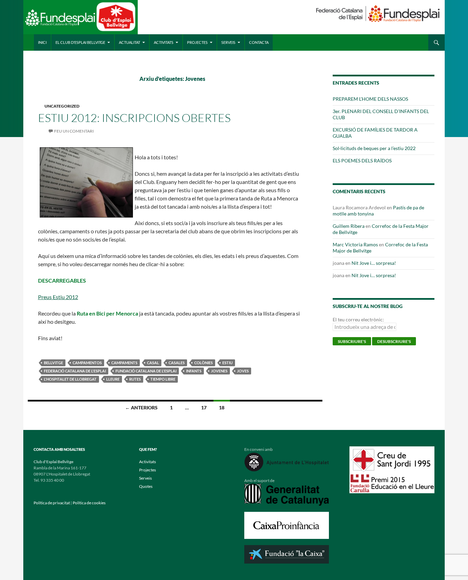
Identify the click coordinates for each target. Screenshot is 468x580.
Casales (177, 362)
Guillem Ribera (349, 226)
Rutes (135, 379)
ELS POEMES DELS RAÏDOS (362, 160)
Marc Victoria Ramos (355, 244)
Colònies (203, 362)
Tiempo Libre (162, 379)
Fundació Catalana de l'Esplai (145, 371)
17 (204, 407)
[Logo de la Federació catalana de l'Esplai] (378, 13)
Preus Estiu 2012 (58, 297)
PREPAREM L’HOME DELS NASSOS (370, 99)
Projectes (197, 42)
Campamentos (87, 362)
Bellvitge (53, 362)
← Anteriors (141, 407)
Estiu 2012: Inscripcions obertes (134, 118)
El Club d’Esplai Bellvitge (80, 42)
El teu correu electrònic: (358, 319)
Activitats (163, 42)
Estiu (227, 362)
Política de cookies (89, 502)
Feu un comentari (74, 131)
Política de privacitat (52, 502)
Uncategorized (62, 106)
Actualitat (129, 42)
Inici (42, 42)
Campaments (124, 362)
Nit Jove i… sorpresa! (374, 263)
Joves (243, 371)
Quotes (145, 486)
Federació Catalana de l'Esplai (75, 371)
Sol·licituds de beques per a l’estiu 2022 (374, 148)
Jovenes (219, 371)
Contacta (259, 42)
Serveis (228, 42)
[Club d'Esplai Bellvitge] (80, 19)
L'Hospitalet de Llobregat (70, 379)
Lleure (113, 379)
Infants (193, 371)
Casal (153, 362)
